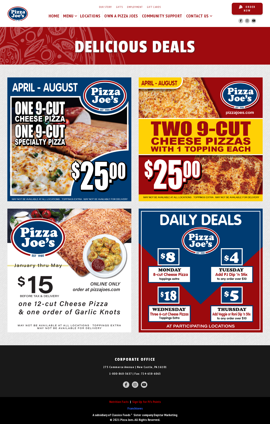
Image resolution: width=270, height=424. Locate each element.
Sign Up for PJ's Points (146, 402)
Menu (68, 16)
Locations (90, 16)
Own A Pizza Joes (121, 16)
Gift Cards (154, 7)
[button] (76, 16)
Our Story (105, 7)
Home (54, 16)
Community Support (162, 16)
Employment (135, 7)
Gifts (119, 7)
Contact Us (197, 16)
